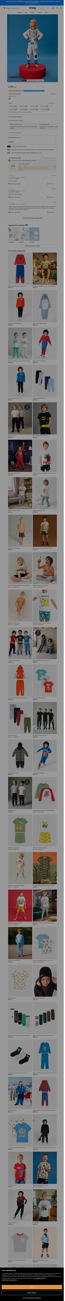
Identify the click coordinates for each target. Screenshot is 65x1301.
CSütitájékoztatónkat (39, 1278)
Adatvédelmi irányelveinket (9, 1280)
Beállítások (31, 1293)
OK (32, 1287)
